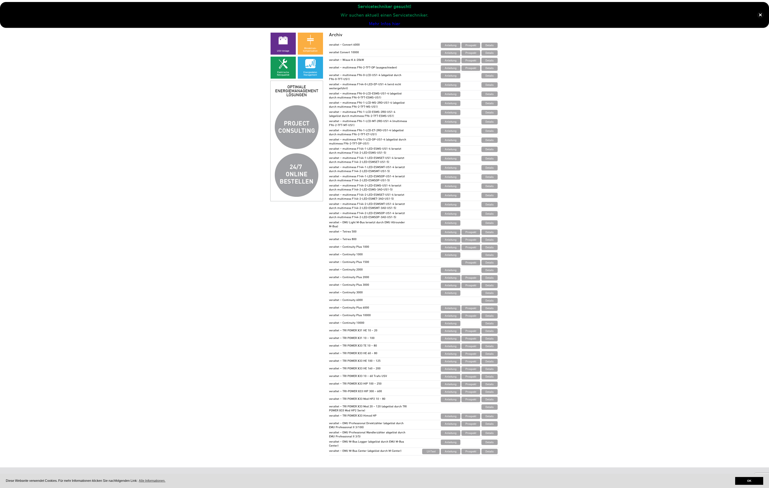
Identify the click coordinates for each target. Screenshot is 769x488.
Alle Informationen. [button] (152, 480)
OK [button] (749, 480)
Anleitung (450, 45)
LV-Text (431, 451)
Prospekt (470, 45)
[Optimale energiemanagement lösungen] (297, 127)
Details (489, 45)
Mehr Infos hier (384, 23)
